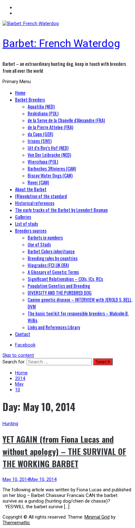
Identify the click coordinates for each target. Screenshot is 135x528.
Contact (22, 333)
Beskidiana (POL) (43, 113)
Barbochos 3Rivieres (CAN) (52, 168)
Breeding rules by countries (53, 258)
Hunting (10, 423)
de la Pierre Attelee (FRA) (50, 127)
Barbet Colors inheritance (51, 251)
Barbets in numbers (45, 237)
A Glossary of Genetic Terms (53, 271)
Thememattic (16, 522)
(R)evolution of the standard (41, 196)
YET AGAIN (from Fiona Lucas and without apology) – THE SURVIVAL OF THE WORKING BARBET (64, 451)
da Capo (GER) (40, 133)
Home (20, 92)
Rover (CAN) (38, 182)
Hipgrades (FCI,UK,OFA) (48, 264)
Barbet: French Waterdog (61, 43)
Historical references (34, 202)
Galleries (23, 216)
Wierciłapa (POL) (43, 161)
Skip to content (18, 355)
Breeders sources (30, 230)
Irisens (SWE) (39, 140)
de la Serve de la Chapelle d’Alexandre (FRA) (66, 120)
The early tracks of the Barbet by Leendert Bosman (61, 209)
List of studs (26, 223)
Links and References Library (54, 327)
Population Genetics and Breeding (59, 285)
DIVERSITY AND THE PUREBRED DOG (60, 292)
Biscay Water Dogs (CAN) (50, 175)
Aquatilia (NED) (41, 106)
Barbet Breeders (30, 99)
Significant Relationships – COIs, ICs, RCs (65, 278)
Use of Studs (39, 244)
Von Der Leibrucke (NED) (49, 154)
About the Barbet (30, 189)
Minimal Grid (97, 517)
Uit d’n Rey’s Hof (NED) (48, 147)
